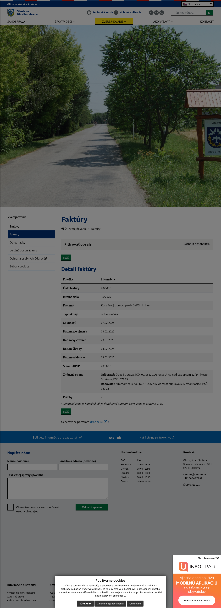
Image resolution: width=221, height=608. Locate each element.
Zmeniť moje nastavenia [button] (110, 603)
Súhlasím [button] (85, 603)
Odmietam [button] (135, 603)
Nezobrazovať (207, 558)
